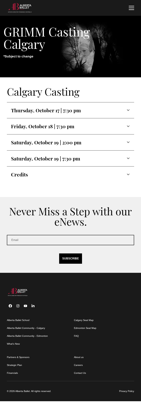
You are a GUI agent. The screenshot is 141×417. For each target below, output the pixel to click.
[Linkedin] (33, 305)
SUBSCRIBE (70, 258)
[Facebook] (10, 305)
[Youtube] (25, 305)
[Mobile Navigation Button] (131, 8)
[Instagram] (17, 305)
